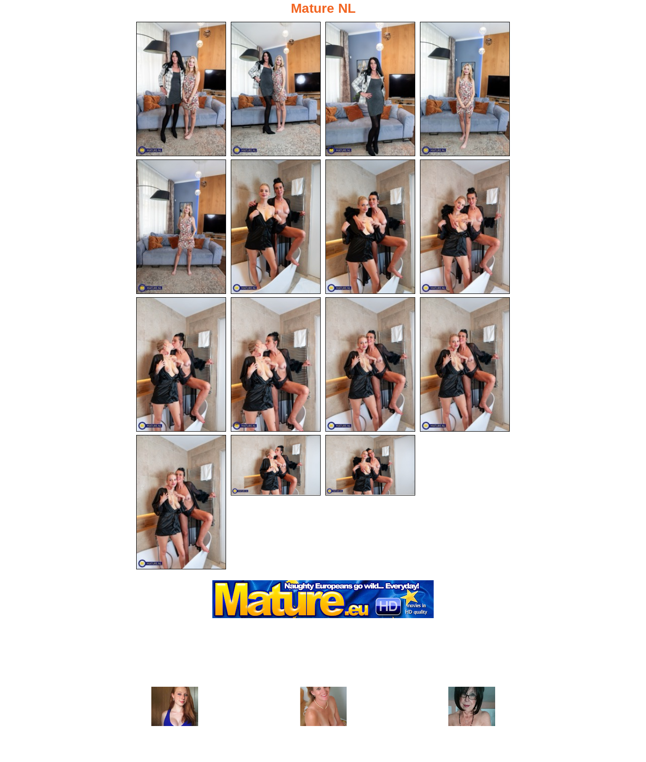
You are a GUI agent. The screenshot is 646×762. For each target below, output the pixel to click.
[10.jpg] (276, 364)
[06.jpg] (276, 226)
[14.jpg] (276, 465)
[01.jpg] (181, 89)
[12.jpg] (465, 364)
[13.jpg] (181, 502)
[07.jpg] (370, 226)
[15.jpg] (370, 465)
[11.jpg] (370, 364)
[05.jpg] (181, 226)
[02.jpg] (276, 89)
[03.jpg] (370, 89)
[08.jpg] (465, 226)
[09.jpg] (181, 364)
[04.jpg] (465, 89)
